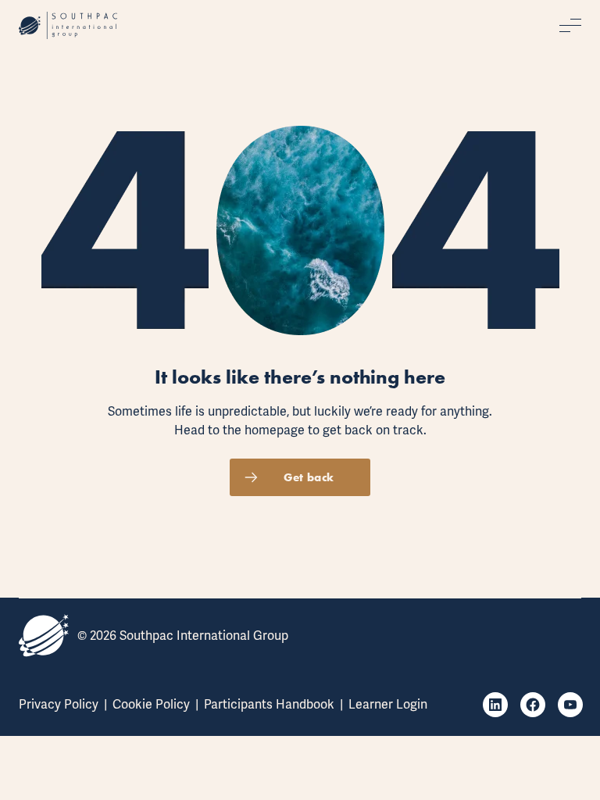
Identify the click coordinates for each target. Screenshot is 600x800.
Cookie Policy (151, 704)
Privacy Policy (58, 704)
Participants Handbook (269, 704)
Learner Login (387, 704)
